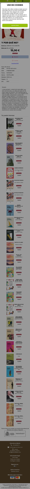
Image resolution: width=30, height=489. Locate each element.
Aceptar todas (15, 25)
